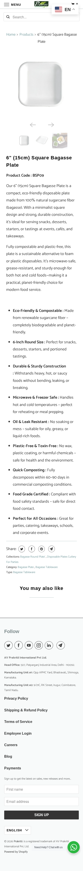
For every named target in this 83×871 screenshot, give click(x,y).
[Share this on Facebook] (31, 549)
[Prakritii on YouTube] (30, 645)
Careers (10, 745)
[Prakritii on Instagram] (40, 645)
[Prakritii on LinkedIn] (50, 645)
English (15, 830)
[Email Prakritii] (61, 645)
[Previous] (32, 124)
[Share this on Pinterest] (41, 549)
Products (26, 34)
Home (10, 34)
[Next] (51, 124)
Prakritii (18, 841)
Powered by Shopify (16, 852)
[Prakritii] (41, 4)
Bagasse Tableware (46, 567)
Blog (8, 756)
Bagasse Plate (26, 567)
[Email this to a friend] (51, 549)
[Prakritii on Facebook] (19, 645)
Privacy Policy (16, 698)
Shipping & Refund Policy (26, 710)
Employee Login (18, 733)
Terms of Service (18, 722)
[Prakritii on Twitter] (9, 645)
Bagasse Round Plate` (33, 556)
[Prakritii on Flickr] (55, 645)
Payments (12, 768)
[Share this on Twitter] (21, 549)
